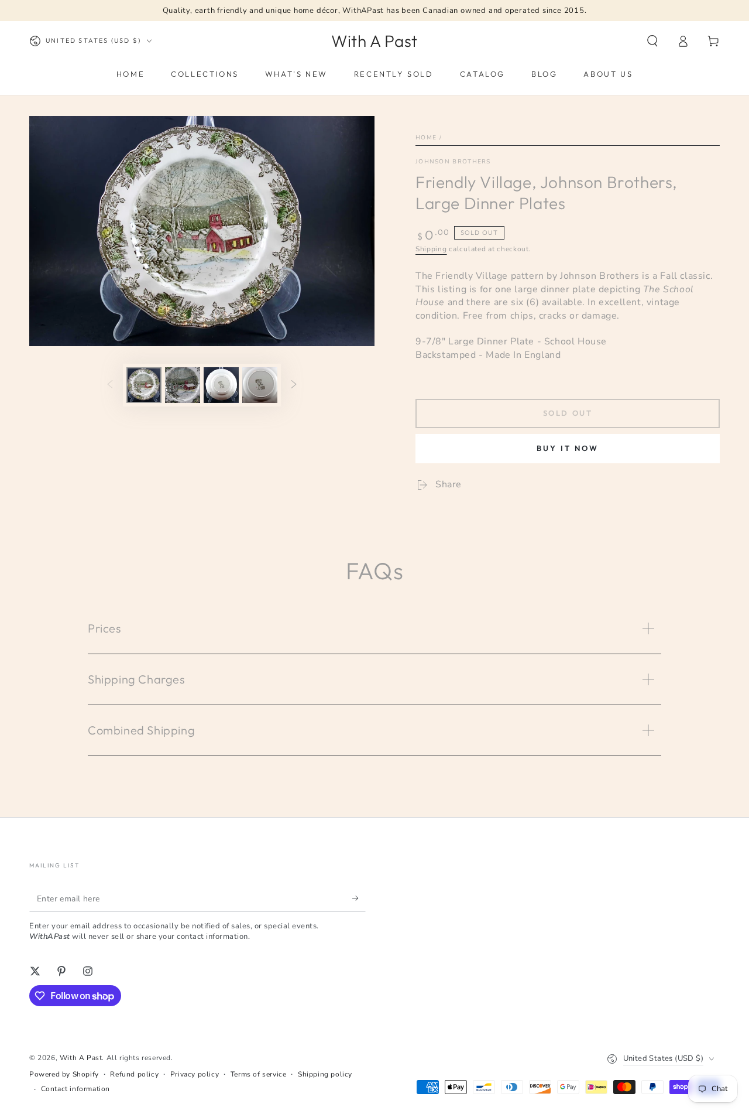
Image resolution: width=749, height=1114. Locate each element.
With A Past (81, 1057)
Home (426, 138)
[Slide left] (110, 385)
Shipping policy (325, 1074)
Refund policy (134, 1074)
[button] (652, 41)
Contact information (75, 1089)
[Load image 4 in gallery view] (259, 385)
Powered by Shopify (64, 1074)
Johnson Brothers (453, 162)
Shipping (431, 249)
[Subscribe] (359, 898)
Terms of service (259, 1074)
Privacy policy (194, 1074)
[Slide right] (294, 385)
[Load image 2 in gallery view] (182, 385)
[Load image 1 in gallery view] (144, 385)
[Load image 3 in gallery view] (221, 385)
